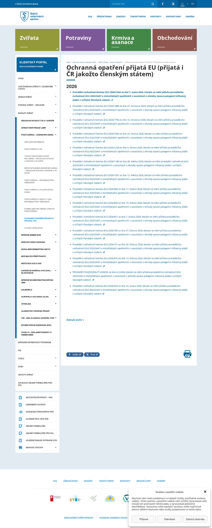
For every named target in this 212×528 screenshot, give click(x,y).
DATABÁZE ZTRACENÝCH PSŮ (40, 411)
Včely (21, 358)
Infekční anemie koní (31, 235)
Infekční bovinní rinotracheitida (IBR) (37, 281)
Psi (19, 350)
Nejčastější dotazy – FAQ (39, 397)
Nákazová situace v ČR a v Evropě (37, 120)
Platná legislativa (33, 228)
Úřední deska (104, 16)
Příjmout (144, 519)
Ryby (20, 366)
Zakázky (121, 16)
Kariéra (190, 16)
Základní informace (34, 142)
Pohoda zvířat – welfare (31, 105)
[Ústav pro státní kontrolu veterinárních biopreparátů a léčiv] (127, 498)
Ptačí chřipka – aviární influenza (37, 135)
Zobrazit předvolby (195, 519)
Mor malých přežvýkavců (33, 256)
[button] (205, 492)
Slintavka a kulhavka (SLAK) (35, 296)
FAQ (90, 16)
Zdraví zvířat (25, 96)
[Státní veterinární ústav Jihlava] (75, 498)
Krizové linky (173, 16)
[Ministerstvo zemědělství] (55, 498)
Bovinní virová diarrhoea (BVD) (36, 325)
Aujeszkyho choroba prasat (35, 311)
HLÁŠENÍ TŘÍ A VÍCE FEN (37, 418)
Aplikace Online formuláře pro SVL (35, 383)
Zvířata (29, 37)
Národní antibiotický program (34, 342)
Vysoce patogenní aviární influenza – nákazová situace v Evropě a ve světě (39, 158)
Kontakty (155, 16)
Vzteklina (26, 304)
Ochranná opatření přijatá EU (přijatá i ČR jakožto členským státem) (31, 16)
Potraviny (78, 37)
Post (92, 354)
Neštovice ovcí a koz (31, 263)
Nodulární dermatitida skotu (35, 249)
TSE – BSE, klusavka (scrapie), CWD (37, 318)
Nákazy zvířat (25, 113)
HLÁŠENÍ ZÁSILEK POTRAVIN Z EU (41, 440)
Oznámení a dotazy (36, 404)
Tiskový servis (138, 16)
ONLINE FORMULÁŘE (35, 426)
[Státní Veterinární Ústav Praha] (93, 498)
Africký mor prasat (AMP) (33, 128)
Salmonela (26, 289)
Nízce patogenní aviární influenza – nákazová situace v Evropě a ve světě (40, 170)
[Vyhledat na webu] (153, 4)
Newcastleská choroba (33, 242)
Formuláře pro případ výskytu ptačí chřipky (39, 210)
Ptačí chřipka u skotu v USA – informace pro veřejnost (38, 200)
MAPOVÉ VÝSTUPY (34, 447)
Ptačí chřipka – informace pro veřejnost (39, 181)
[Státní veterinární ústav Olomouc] (110, 498)
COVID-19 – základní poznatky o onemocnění (36, 333)
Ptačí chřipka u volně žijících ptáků (38, 190)
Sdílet (75, 354)
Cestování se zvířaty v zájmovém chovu (35, 87)
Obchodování (174, 37)
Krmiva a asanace (123, 39)
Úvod (21, 78)
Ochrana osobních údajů (113, 517)
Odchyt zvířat (25, 374)
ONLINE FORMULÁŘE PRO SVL (40, 433)
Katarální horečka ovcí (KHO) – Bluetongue (36, 271)
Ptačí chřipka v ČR (33, 149)
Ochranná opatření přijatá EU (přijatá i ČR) (39, 219)
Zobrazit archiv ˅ (75, 319)
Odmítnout (169, 519)
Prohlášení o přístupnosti (78, 517)
